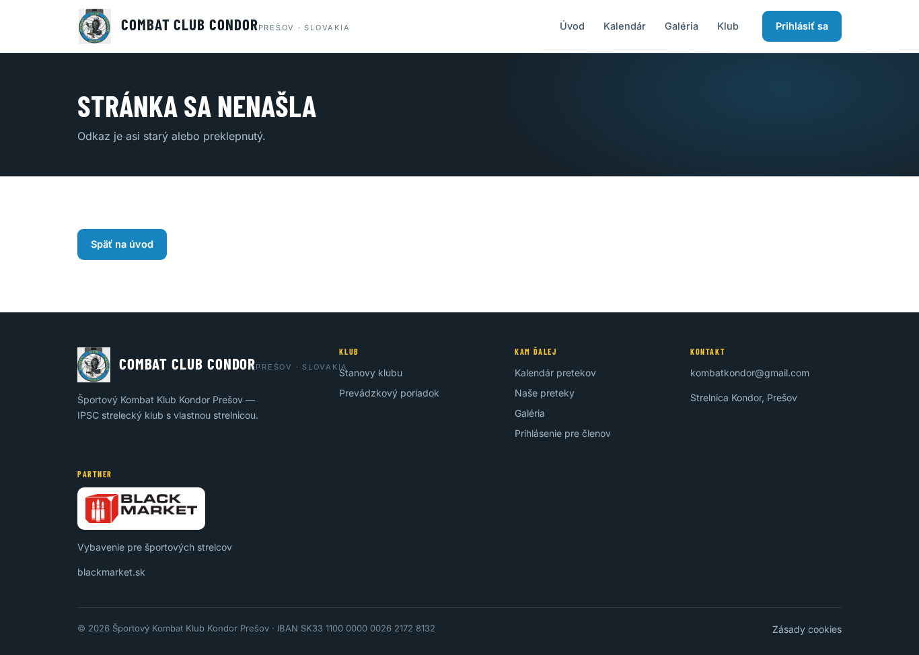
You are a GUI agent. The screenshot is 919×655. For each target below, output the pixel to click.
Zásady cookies (807, 629)
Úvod (572, 26)
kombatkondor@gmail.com (749, 372)
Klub (728, 26)
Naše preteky (545, 393)
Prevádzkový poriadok (389, 393)
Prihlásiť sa (802, 26)
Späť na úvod (122, 244)
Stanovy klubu (370, 372)
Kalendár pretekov (555, 372)
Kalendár (624, 26)
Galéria (681, 26)
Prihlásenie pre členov (563, 433)
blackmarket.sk (111, 572)
